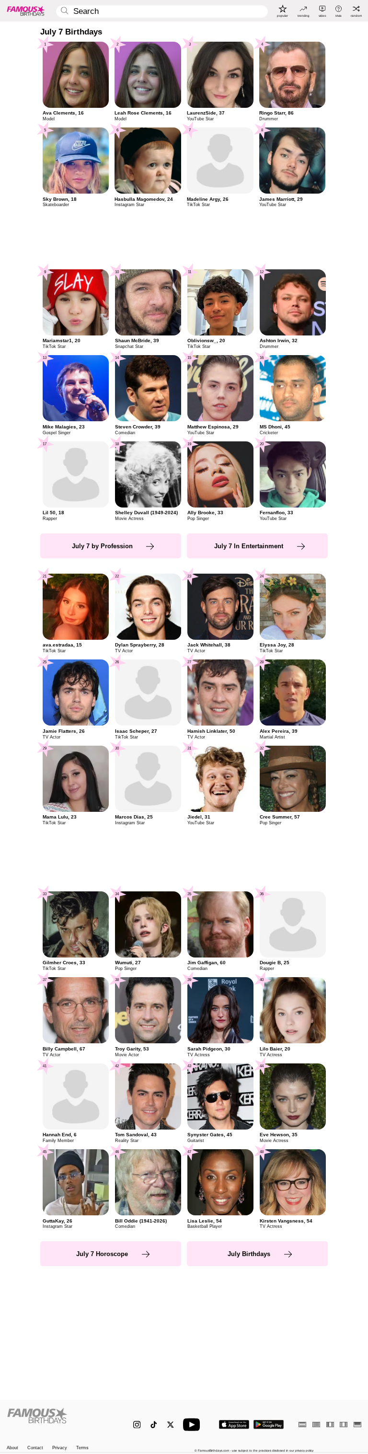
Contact (35, 1448)
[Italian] (343, 1424)
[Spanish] (302, 1424)
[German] (357, 1424)
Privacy (59, 1448)
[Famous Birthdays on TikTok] (153, 1424)
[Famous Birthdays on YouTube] (193, 1424)
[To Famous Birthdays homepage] (26, 10)
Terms (82, 1448)
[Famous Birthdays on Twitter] (170, 1424)
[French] (330, 1424)
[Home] (60, 1420)
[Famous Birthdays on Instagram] (136, 1424)
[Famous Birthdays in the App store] (234, 1424)
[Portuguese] (316, 1424)
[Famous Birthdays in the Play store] (268, 1424)
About (12, 1448)
